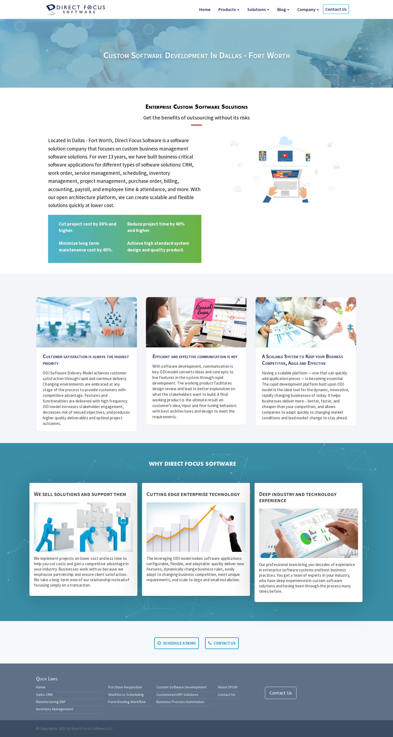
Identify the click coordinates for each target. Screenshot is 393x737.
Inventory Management (54, 709)
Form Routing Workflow (127, 701)
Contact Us (335, 9)
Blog (282, 9)
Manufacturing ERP (51, 701)
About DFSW (227, 687)
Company (306, 9)
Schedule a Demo (179, 643)
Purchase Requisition (125, 687)
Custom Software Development (181, 687)
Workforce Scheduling (126, 694)
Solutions (257, 9)
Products (227, 9)
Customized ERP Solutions (177, 694)
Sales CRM (44, 694)
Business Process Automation (180, 701)
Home (204, 9)
